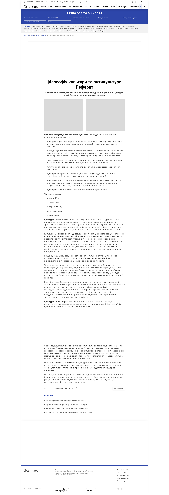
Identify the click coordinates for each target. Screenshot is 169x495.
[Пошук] (132, 2)
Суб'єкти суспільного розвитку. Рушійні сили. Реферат (66, 404)
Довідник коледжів (130, 18)
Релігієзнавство (51, 31)
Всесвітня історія (119, 26)
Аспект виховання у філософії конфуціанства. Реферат (67, 408)
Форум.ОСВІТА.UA (66, 2)
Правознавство (29, 31)
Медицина (103, 31)
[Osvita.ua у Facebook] (122, 489)
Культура (119, 28)
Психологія (39, 31)
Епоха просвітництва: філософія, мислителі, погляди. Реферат (69, 412)
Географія (130, 26)
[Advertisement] (84, 57)
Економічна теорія (84, 28)
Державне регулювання (31, 28)
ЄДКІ (50, 21)
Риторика (61, 31)
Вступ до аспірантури (31, 21)
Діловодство (46, 28)
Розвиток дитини (78, 2)
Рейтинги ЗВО (53, 18)
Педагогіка (134, 28)
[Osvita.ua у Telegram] (118, 489)
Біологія (74, 26)
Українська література (90, 31)
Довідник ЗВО (103, 18)
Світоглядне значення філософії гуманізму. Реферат (66, 401)
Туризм (78, 31)
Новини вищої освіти (31, 18)
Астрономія (46, 26)
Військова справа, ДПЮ (104, 26)
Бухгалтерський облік (87, 26)
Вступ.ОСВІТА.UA (52, 2)
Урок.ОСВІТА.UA (29, 2)
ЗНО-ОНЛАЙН (40, 2)
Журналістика (97, 28)
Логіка (126, 28)
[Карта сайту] (136, 2)
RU (144, 2)
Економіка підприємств (68, 28)
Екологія (55, 28)
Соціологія (70, 31)
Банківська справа (58, 26)
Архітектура (36, 26)
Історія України (109, 28)
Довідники (89, 2)
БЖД (68, 26)
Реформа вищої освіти (81, 18)
